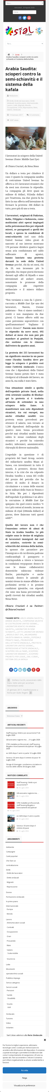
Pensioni (10, 990)
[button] (45, 1040)
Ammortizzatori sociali (16, 922)
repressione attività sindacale (21, 648)
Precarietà (11, 941)
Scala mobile (12, 953)
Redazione (14, 96)
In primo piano (20, 103)
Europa (10, 909)
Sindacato (17, 110)
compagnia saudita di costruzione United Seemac (24, 622)
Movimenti (10, 969)
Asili (9, 1007)
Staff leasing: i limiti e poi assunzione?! (22, 733)
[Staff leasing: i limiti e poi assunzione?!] (11, 784)
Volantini (9, 1027)
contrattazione (12, 865)
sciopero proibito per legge (21, 655)
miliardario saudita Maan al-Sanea (21, 636)
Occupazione (12, 107)
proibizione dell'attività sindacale (19, 641)
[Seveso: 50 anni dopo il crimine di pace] (11, 828)
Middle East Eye (15, 634)
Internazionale (32, 103)
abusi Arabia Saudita (31, 618)
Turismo (9, 1018)
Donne (9, 892)
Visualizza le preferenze (24, 1085)
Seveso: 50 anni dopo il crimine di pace (22, 757)
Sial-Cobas (32, 656)
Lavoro (10, 105)
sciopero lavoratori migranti (21, 652)
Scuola (9, 1004)
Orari (20, 107)
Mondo (28, 105)
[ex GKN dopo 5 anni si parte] (11, 818)
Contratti (10, 927)
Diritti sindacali (13, 877)
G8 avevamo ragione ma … (17, 739)
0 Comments (34, 115)
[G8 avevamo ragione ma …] (11, 795)
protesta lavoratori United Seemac (23, 644)
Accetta (24, 1070)
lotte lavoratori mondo (30, 632)
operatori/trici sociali (14, 973)
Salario (9, 110)
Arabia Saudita (13, 621)
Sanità (9, 995)
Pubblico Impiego (13, 978)
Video (8, 1023)
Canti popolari (12, 856)
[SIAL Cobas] (24, 31)
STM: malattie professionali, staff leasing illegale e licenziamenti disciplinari (23, 745)
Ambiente (10, 847)
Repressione (28, 107)
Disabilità (11, 998)
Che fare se (11, 860)
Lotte (15, 105)
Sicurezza (11, 959)
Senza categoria (13, 982)
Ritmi (35, 107)
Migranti (21, 105)
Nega (24, 1078)
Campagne (10, 851)
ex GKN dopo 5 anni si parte (17, 753)
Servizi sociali (11, 987)
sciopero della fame (16, 651)
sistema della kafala (16, 659)
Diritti (17, 54)
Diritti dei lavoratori (22, 101)
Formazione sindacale (15, 897)
